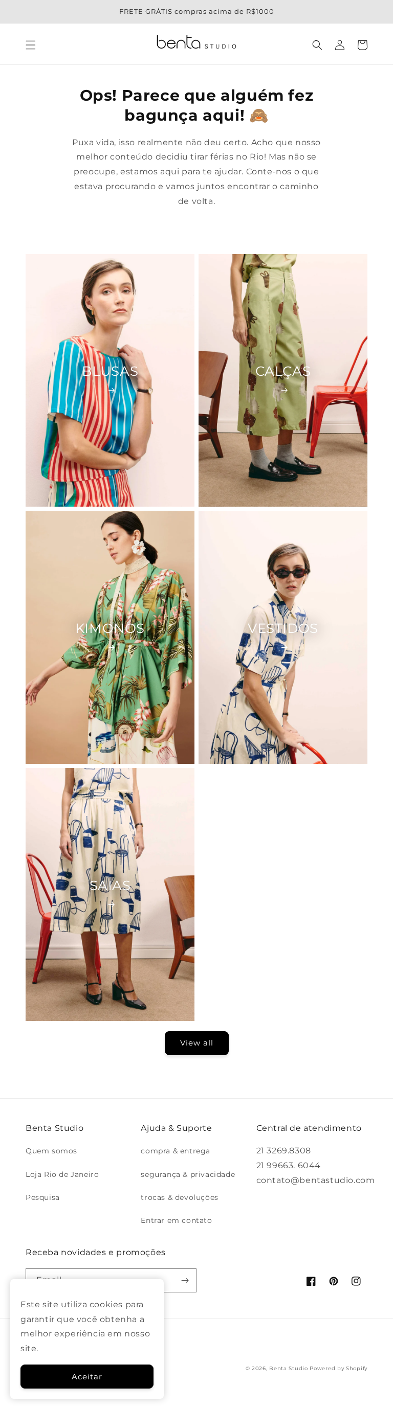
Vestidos (283, 628)
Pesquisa (43, 1197)
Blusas (110, 371)
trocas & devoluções (179, 1197)
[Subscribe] (184, 1280)
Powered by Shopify (338, 1368)
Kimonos (110, 628)
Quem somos (51, 1150)
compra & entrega (175, 1150)
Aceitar (87, 1376)
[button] (30, 45)
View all (196, 1043)
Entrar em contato (176, 1220)
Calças (283, 371)
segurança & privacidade (188, 1174)
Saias (110, 885)
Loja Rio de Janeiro (62, 1174)
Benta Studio (288, 1368)
